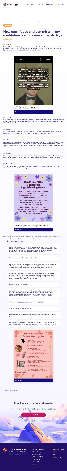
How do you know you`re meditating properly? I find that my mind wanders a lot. (32, 315)
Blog (54, 454)
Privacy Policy (36, 459)
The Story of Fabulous (38, 449)
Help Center (35, 461)
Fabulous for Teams (58, 449)
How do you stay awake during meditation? (22, 258)
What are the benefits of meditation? (20, 308)
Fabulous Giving (36, 452)
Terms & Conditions (37, 456)
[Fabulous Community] (10, 4)
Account (61, 4)
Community (50, 4)
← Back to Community (10, 390)
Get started (33, 415)
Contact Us (35, 464)
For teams (30, 4)
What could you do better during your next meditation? (26, 302)
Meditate (13, 21)
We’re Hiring (56, 452)
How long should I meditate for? (19, 285)
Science (40, 4)
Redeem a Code (36, 454)
